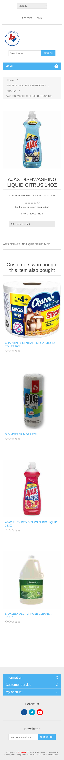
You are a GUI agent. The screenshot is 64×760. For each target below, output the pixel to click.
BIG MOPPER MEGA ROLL (22, 434)
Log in (38, 18)
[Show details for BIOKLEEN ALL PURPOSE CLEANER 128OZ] (32, 580)
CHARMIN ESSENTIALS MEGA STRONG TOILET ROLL (30, 344)
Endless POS (23, 752)
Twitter (32, 712)
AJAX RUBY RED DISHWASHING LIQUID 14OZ (31, 524)
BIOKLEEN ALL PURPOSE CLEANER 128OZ (28, 615)
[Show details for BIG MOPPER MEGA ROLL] (32, 401)
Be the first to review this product (32, 207)
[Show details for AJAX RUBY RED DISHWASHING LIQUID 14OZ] (32, 488)
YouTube (40, 712)
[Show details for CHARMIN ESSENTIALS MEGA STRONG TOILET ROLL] (32, 309)
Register (27, 18)
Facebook (24, 712)
